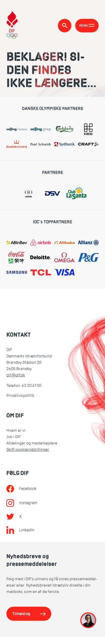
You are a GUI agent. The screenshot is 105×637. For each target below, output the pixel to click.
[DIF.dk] (12, 25)
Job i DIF (13, 437)
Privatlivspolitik (20, 395)
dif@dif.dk (15, 375)
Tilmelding (21, 613)
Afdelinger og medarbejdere (31, 443)
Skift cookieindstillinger (27, 449)
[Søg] (64, 25)
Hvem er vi (15, 430)
